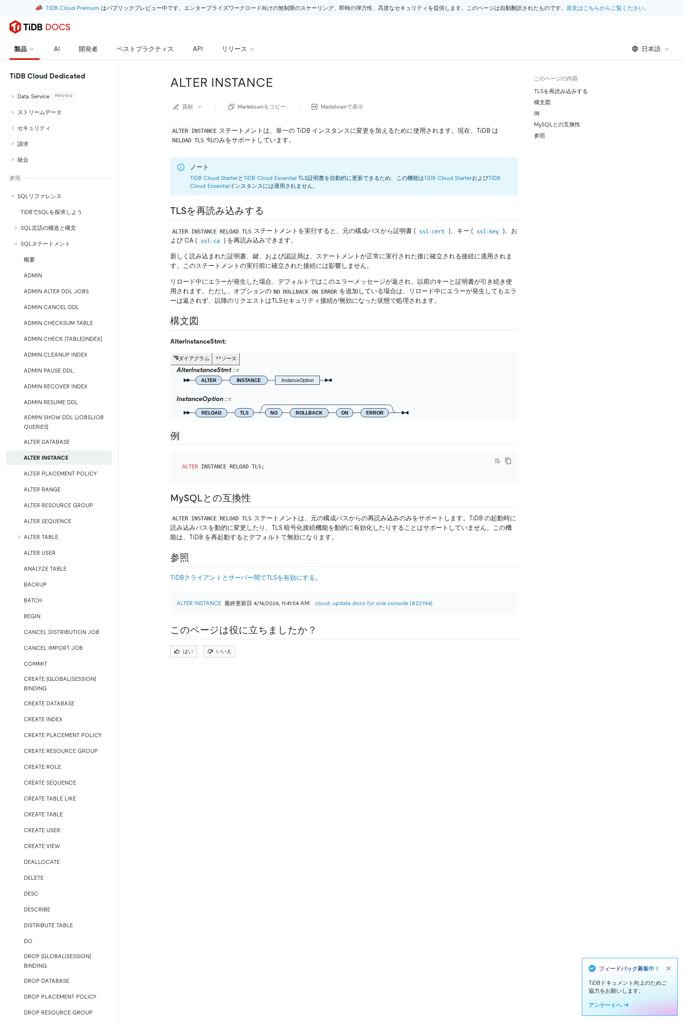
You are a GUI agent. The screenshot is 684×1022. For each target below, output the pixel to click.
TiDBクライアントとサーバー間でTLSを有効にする (242, 577)
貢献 (187, 106)
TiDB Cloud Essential (269, 178)
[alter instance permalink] (279, 82)
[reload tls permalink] (271, 211)
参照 (539, 135)
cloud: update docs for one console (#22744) (374, 603)
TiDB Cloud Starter (214, 178)
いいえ (224, 651)
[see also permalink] (195, 557)
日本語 (651, 49)
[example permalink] (186, 436)
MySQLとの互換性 (557, 124)
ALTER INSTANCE (199, 603)
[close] (668, 968)
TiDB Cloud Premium (72, 8)
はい (188, 651)
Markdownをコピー (262, 106)
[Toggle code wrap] (497, 460)
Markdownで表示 (342, 106)
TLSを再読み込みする (561, 91)
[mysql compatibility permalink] (257, 498)
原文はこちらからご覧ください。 (608, 8)
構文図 (542, 102)
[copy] (508, 460)
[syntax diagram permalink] (205, 321)
